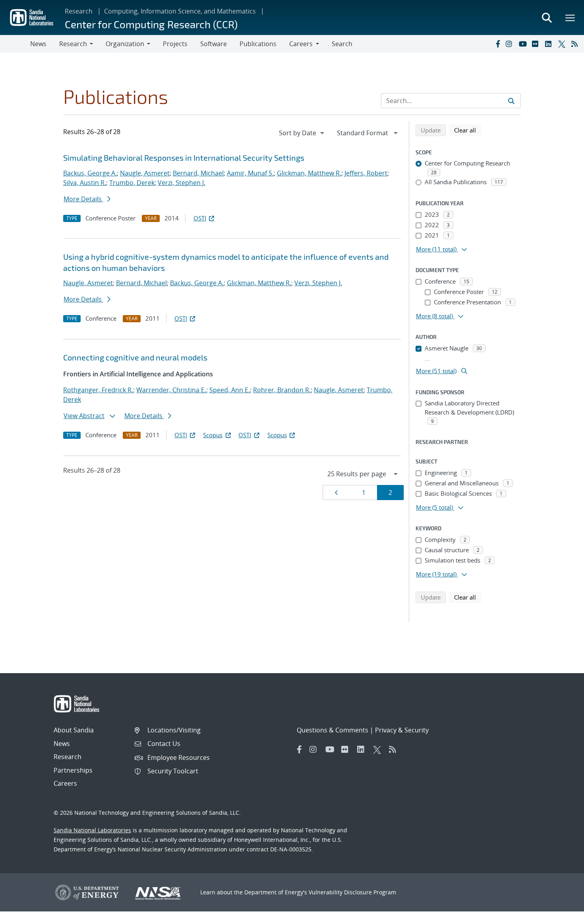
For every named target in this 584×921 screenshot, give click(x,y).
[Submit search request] (511, 100)
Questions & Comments (332, 730)
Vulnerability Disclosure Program (352, 892)
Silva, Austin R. (84, 182)
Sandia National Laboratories (92, 830)
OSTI (199, 218)
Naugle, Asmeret (145, 173)
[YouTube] (523, 44)
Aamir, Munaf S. (250, 173)
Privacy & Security (402, 730)
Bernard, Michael (198, 173)
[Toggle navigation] (15, 44)
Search (342, 43)
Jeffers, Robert (365, 173)
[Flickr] (536, 44)
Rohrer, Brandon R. (282, 390)
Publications (258, 43)
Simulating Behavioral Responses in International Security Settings (183, 157)
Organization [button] (125, 43)
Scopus (212, 435)
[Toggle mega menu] (570, 17)
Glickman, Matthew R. (309, 173)
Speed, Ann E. (229, 390)
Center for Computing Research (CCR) (151, 24)
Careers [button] (301, 43)
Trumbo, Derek (132, 182)
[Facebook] (497, 44)
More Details (83, 199)
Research (79, 11)
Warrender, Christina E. (171, 390)
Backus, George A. (90, 173)
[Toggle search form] (546, 17)
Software (213, 43)
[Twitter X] (563, 44)
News (38, 43)
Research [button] (73, 43)
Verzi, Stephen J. (181, 182)
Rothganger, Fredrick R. (98, 390)
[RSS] (576, 44)
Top (560, 911)
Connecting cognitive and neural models (135, 357)
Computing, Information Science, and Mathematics (180, 11)
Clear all (467, 130)
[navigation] (302, 133)
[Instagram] (510, 44)
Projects (175, 43)
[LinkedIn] (550, 44)
